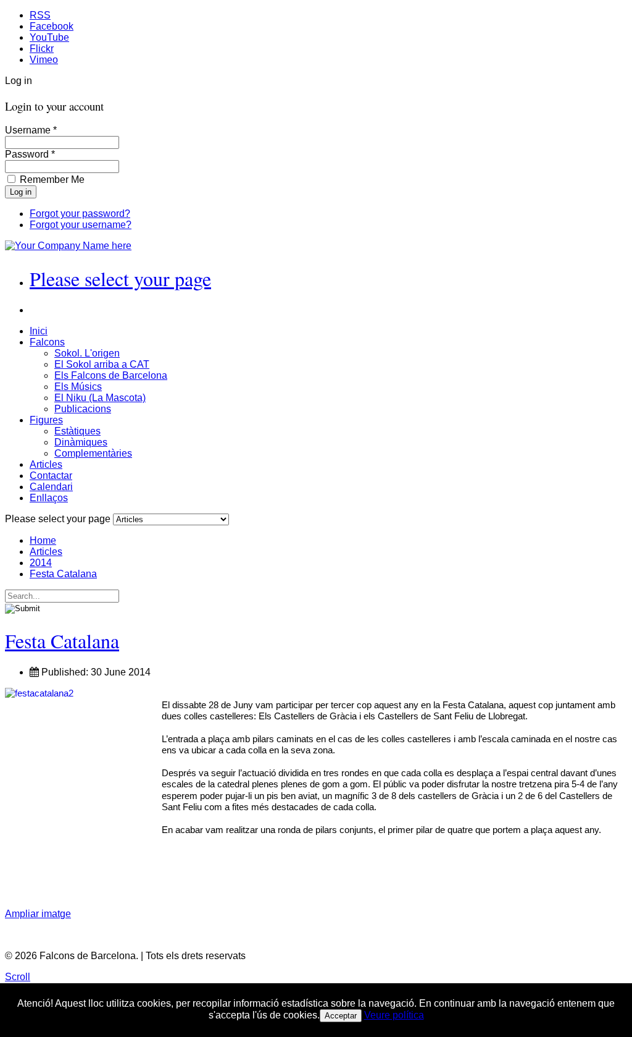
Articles (46, 464)
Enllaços (49, 498)
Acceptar (341, 1015)
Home (43, 540)
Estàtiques (77, 431)
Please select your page (120, 278)
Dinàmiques (80, 442)
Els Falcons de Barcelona (110, 375)
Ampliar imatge (38, 913)
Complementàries (93, 453)
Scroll (17, 976)
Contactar (51, 475)
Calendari (51, 486)
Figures (46, 420)
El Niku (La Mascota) (100, 397)
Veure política (394, 1015)
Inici (39, 331)
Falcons (47, 342)
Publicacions (82, 409)
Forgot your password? (80, 213)
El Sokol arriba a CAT (101, 364)
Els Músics (78, 386)
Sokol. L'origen (87, 353)
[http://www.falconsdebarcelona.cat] (68, 245)
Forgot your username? (80, 224)
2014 (41, 562)
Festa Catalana (63, 574)
